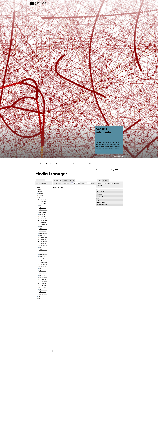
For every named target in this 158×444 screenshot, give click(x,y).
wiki (39, 298)
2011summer (43, 225)
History (105, 180)
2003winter (42, 199)
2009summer (43, 216)
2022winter (42, 279)
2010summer (43, 220)
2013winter (42, 235)
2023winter (42, 283)
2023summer (43, 281)
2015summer (119, 170)
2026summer (43, 294)
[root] (38, 187)
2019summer (43, 265)
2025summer (43, 290)
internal (40, 193)
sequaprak (44, 262)
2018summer (43, 254)
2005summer (43, 201)
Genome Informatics (104, 130)
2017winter (42, 252)
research (40, 195)
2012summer (43, 229)
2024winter (42, 288)
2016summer (43, 246)
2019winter (42, 267)
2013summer (43, 233)
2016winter (42, 248)
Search (72, 180)
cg (41, 260)
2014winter (42, 239)
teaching (111, 170)
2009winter (42, 218)
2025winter (42, 292)
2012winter (42, 231)
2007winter (42, 212)
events (40, 191)
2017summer (43, 250)
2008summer (43, 214)
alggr (42, 258)
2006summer (43, 206)
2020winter (42, 271)
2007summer (43, 210)
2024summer (43, 286)
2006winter (42, 208)
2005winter (42, 204)
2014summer (43, 237)
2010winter (42, 222)
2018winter (42, 256)
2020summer (43, 269)
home (105, 170)
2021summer (43, 273)
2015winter (42, 243)
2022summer (43, 277)
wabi (39, 296)
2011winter (42, 227)
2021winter (42, 275)
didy (39, 189)
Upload (65, 180)
